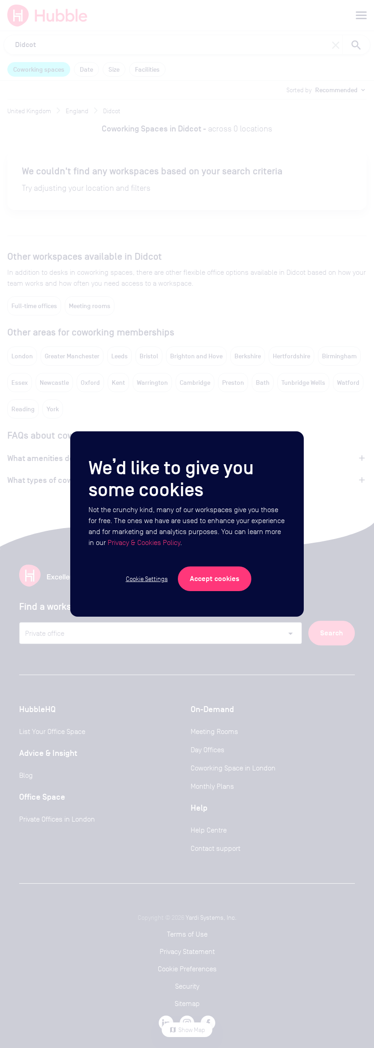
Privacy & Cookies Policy (144, 542)
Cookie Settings (147, 578)
